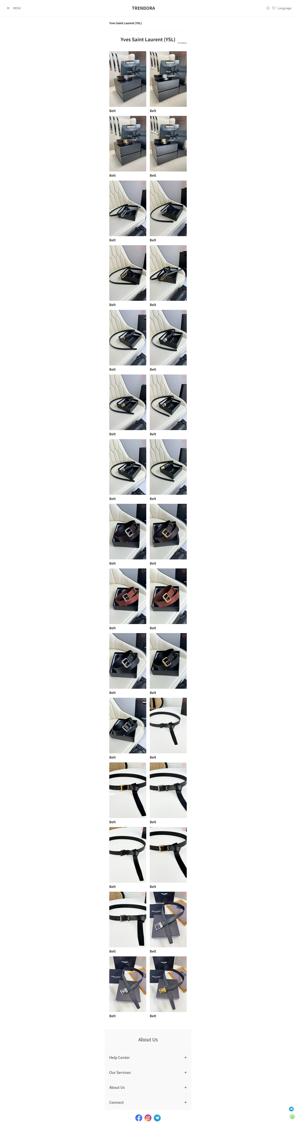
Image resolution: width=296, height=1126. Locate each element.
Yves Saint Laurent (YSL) (125, 23)
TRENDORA (143, 8)
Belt (112, 110)
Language (284, 8)
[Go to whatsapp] (291, 1109)
